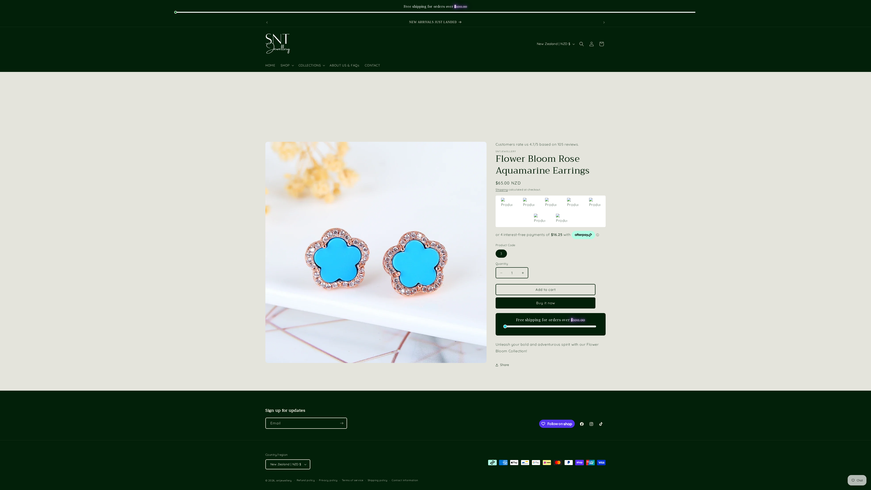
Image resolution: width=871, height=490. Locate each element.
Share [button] (504, 365)
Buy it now (545, 303)
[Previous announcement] (267, 22)
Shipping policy (378, 480)
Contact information (405, 480)
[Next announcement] (604, 22)
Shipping (502, 189)
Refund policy (306, 480)
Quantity (502, 263)
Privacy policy (328, 480)
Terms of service (352, 480)
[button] (287, 65)
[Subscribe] (342, 423)
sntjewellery (284, 480)
